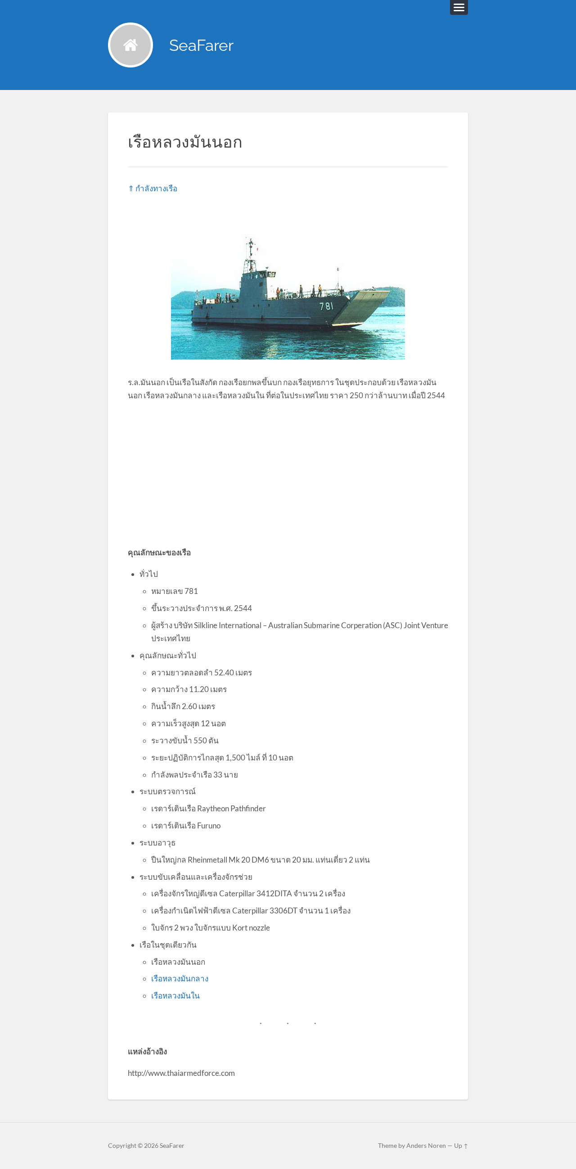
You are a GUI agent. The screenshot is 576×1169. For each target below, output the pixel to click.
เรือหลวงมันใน (175, 995)
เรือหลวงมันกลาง (179, 978)
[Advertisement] (288, 473)
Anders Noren (426, 1145)
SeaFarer (201, 45)
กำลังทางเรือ (156, 188)
